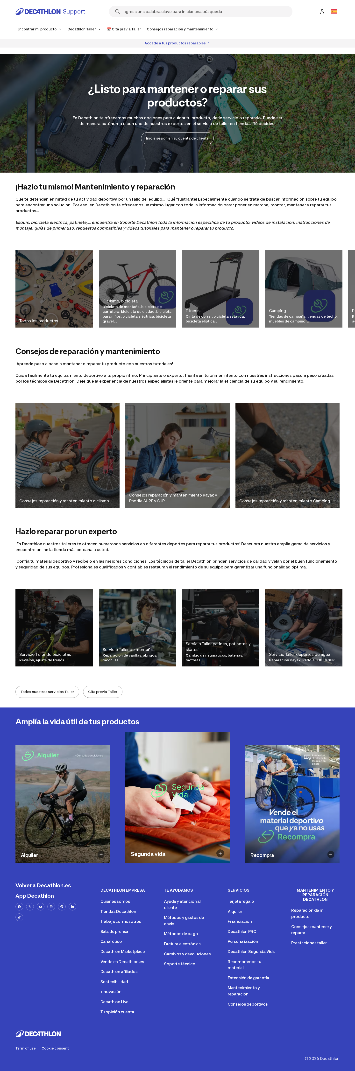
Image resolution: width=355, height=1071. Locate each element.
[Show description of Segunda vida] (220, 853)
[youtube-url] (40, 906)
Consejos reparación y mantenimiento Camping (284, 500)
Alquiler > (68, 863)
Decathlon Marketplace (122, 951)
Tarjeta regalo (241, 901)
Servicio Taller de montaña (128, 649)
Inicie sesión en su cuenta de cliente (177, 138)
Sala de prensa (114, 931)
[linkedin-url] (72, 906)
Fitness (192, 310)
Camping (277, 310)
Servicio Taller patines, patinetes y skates (218, 646)
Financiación (240, 921)
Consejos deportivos (248, 1004)
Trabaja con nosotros (120, 921)
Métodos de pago (181, 933)
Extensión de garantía (248, 977)
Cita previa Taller (102, 692)
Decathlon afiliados (119, 971)
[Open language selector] (334, 11)
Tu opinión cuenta (117, 1011)
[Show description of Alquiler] (101, 854)
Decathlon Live (114, 1001)
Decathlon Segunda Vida (251, 951)
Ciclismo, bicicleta (120, 301)
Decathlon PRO (242, 931)
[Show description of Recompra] (330, 854)
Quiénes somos (115, 901)
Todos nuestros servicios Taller (47, 692)
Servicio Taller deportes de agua (299, 654)
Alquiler (235, 911)
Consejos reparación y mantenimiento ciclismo (64, 500)
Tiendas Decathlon (118, 911)
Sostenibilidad (114, 981)
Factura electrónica (182, 943)
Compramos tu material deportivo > (282, 863)
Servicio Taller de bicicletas (45, 654)
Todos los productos (38, 320)
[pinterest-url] (62, 906)
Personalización (243, 941)
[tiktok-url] (19, 917)
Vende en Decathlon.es (122, 961)
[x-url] (30, 906)
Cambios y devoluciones (187, 954)
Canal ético (111, 941)
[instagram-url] (51, 906)
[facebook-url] (19, 906)
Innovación (110, 991)
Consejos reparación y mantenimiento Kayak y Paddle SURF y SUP (173, 498)
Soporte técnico (179, 963)
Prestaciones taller (309, 942)
